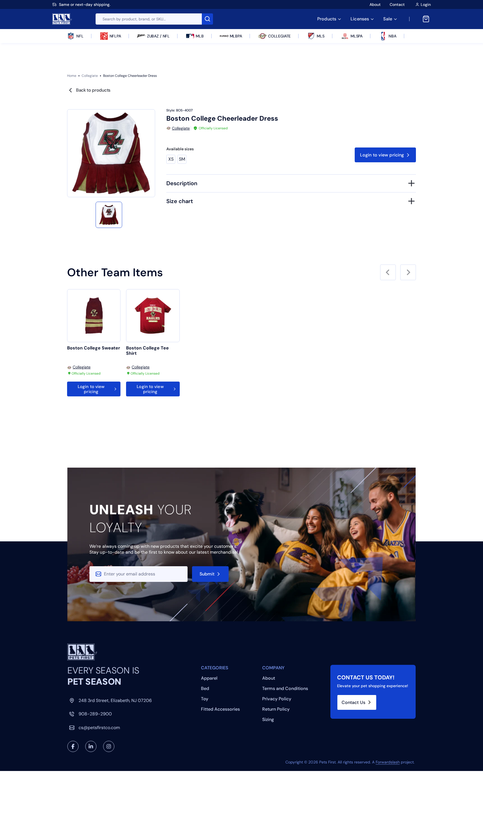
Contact (397, 4)
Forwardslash (388, 762)
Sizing (268, 719)
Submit (207, 574)
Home (71, 76)
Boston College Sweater (93, 348)
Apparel (209, 678)
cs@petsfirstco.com (99, 727)
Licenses (360, 19)
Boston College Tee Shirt (147, 350)
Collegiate (90, 76)
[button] (109, 215)
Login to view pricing (382, 155)
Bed (205, 688)
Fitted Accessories (220, 709)
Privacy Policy (276, 699)
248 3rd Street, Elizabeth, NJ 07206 (115, 700)
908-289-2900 (95, 714)
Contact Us (353, 702)
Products (326, 19)
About (375, 4)
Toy (204, 699)
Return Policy (276, 709)
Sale (387, 19)
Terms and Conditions (285, 688)
